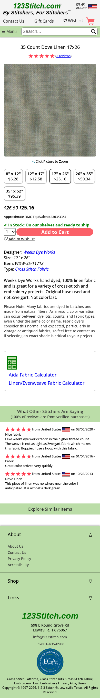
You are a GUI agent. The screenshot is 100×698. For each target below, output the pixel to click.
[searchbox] (59, 31)
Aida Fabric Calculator (33, 375)
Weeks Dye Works (39, 252)
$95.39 (14, 193)
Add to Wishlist (21, 238)
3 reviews (63, 55)
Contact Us (13, 21)
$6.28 (13, 176)
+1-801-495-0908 (50, 643)
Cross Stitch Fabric (31, 269)
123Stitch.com (50, 615)
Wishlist (75, 20)
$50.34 (84, 176)
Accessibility (18, 564)
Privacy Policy (19, 558)
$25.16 (60, 176)
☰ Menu (9, 31)
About (14, 534)
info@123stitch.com (50, 637)
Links (13, 597)
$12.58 (36, 176)
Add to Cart (55, 232)
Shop (13, 581)
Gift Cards (44, 21)
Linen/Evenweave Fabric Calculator (47, 383)
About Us (15, 546)
